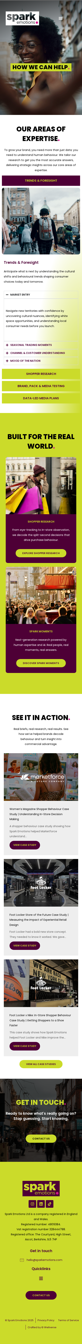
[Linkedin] (41, 1204)
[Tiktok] (49, 1204)
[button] (61, 18)
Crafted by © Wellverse (42, 1327)
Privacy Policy (46, 1320)
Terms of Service (68, 1320)
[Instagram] (32, 1204)
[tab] (41, 181)
